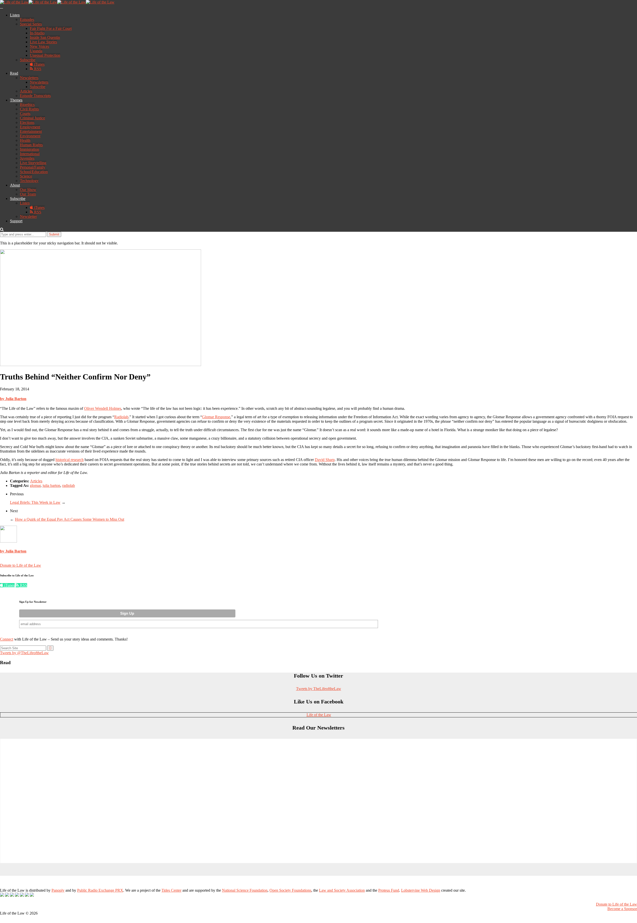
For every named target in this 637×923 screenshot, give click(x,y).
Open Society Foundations (290, 890)
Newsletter (28, 216)
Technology (29, 181)
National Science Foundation (244, 890)
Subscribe (27, 60)
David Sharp (325, 460)
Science (26, 176)
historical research (69, 460)
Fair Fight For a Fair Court (51, 28)
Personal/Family (32, 167)
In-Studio (37, 33)
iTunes (39, 64)
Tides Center (171, 890)
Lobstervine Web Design (420, 890)
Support (16, 221)
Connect (6, 639)
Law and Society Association (342, 890)
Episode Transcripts (35, 95)
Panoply (58, 890)
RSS (37, 69)
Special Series (31, 24)
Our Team (28, 194)
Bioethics (27, 104)
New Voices (39, 46)
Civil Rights (29, 109)
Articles (26, 91)
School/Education (34, 172)
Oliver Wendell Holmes (102, 408)
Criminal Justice (32, 118)
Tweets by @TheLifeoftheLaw (24, 653)
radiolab (68, 485)
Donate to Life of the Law (20, 565)
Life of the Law (319, 715)
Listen (15, 15)
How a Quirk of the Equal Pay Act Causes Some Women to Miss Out (69, 519)
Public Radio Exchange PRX (100, 890)
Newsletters (29, 78)
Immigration (29, 149)
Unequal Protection (45, 55)
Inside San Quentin (45, 37)
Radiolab (121, 417)
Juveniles (27, 158)
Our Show (28, 189)
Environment (30, 136)
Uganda (36, 51)
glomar (35, 485)
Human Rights (31, 145)
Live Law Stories (43, 42)
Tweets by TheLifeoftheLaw (318, 689)
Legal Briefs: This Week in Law (35, 502)
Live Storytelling (33, 163)
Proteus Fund (388, 890)
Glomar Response (216, 417)
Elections (27, 122)
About (15, 185)
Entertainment (31, 131)
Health (25, 140)
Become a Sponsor (622, 909)
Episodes (27, 19)
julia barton (51, 485)
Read (14, 73)
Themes (16, 100)
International (30, 154)
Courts (25, 113)
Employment (30, 127)
